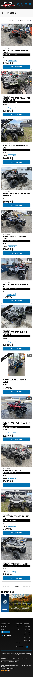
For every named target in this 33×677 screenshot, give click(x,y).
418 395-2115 (7, 635)
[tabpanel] (23, 635)
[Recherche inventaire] (18, 4)
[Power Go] (16, 671)
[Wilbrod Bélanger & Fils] (8, 4)
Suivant (25, 586)
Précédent (8, 586)
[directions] (26, 4)
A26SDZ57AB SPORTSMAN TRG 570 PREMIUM (16, 99)
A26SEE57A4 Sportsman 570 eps (16, 147)
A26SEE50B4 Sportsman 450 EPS (16, 517)
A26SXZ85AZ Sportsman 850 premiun (16, 194)
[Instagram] (27, 647)
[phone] (22, 4)
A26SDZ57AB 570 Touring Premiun (15, 333)
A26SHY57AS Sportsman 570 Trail (16, 424)
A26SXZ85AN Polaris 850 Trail (14, 238)
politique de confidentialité (6, 660)
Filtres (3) (10, 20)
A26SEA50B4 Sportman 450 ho (15, 285)
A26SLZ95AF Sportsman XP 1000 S (15, 51)
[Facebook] (25, 647)
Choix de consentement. (12, 661)
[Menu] (30, 4)
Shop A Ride (11, 668)
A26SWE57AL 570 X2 (12, 471)
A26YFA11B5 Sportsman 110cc (14, 381)
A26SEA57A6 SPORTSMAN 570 (16, 564)
